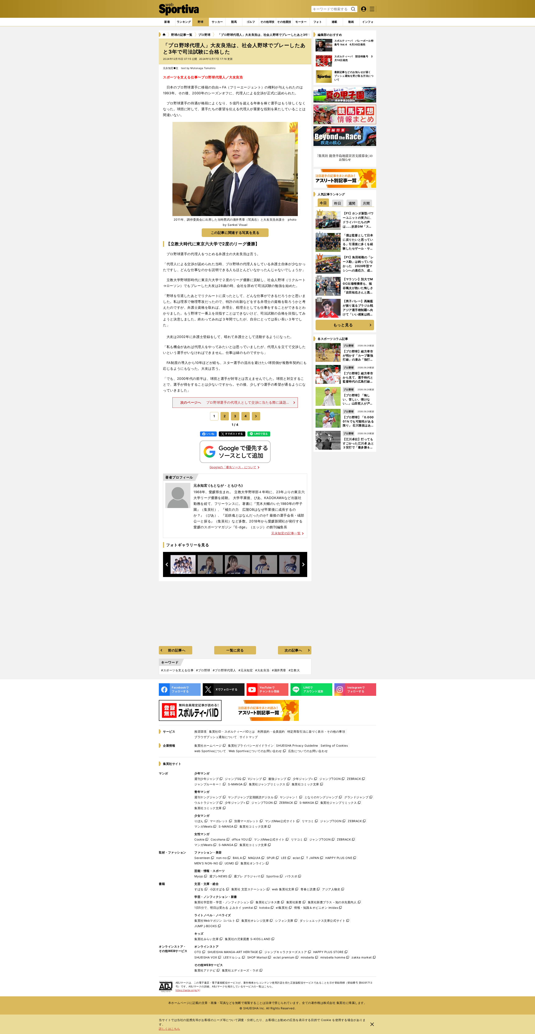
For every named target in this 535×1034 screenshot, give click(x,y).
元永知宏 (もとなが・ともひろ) (218, 485)
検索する (352, 9)
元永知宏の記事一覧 (286, 533)
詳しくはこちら (169, 1028)
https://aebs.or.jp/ (188, 990)
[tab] (200, 22)
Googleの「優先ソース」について (233, 467)
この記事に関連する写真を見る (235, 232)
